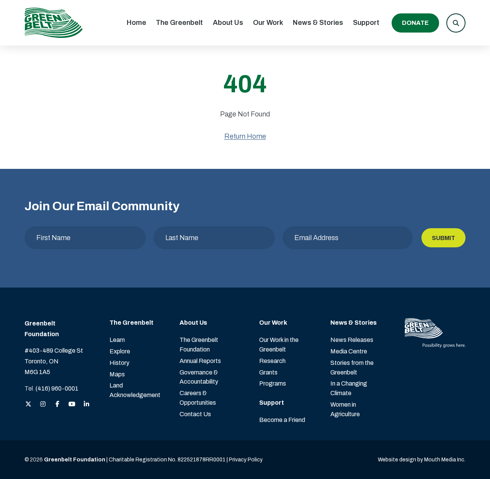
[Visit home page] (53, 23)
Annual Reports (200, 361)
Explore (119, 351)
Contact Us (195, 414)
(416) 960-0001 (57, 388)
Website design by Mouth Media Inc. (422, 460)
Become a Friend (282, 420)
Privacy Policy (246, 460)
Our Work (268, 22)
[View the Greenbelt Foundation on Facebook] (57, 404)
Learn (117, 340)
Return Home (245, 136)
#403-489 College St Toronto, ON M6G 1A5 (53, 361)
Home (136, 22)
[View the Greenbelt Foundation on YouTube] (72, 404)
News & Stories (318, 22)
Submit (443, 238)
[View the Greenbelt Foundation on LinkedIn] (86, 404)
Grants (268, 372)
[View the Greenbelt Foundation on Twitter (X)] (28, 404)
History (119, 363)
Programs (272, 383)
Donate (415, 23)
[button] (456, 23)
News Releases (351, 340)
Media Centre (348, 351)
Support (366, 22)
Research (272, 361)
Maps (117, 374)
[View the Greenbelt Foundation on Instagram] (43, 404)
